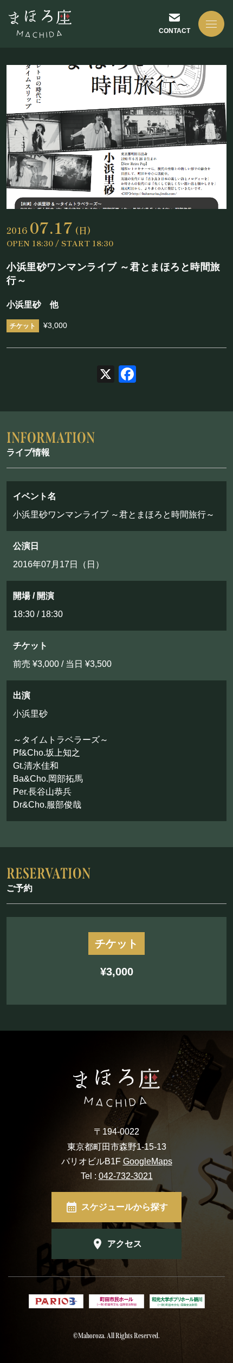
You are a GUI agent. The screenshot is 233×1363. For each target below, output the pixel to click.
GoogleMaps (147, 1161)
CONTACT (174, 31)
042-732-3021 (126, 1176)
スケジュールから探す (124, 1206)
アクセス (124, 1243)
